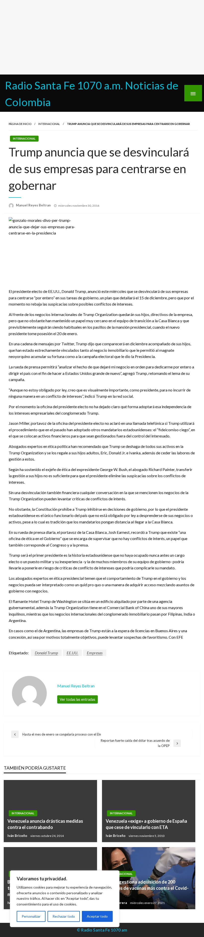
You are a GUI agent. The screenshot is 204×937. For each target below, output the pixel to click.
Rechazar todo (63, 916)
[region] (64, 898)
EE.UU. (72, 652)
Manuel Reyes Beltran (33, 205)
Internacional (49, 123)
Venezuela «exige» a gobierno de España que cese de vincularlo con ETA (146, 824)
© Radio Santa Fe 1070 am (102, 930)
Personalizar (31, 916)
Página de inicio (20, 123)
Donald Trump (46, 652)
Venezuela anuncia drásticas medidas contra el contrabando (45, 824)
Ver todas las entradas (77, 699)
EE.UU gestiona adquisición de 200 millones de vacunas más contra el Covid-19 (147, 888)
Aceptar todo (97, 916)
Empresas (94, 652)
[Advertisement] (102, 37)
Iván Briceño (17, 836)
